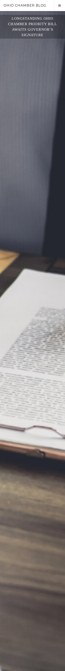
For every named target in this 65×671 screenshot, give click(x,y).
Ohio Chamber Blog (25, 5)
